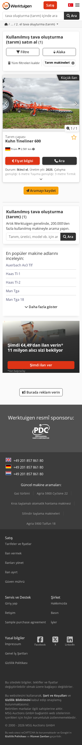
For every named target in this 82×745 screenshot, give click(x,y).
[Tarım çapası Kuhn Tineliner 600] (41, 103)
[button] (77, 5)
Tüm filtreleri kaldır (25, 63)
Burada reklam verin (42, 392)
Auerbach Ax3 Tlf (19, 265)
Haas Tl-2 (13, 282)
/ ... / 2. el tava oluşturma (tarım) (32, 24)
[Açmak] (41, 179)
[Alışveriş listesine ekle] (74, 137)
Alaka (60, 52)
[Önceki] (6, 103)
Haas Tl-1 (13, 273)
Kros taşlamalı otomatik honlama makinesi (41, 503)
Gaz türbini (22, 493)
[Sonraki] (75, 103)
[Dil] (70, 5)
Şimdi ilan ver (41, 365)
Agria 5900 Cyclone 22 (52, 493)
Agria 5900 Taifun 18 (41, 524)
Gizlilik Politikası (15, 736)
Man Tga (12, 291)
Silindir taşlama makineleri (41, 513)
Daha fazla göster (42, 307)
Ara (73, 15)
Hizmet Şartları (39, 736)
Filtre (24, 52)
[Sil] (72, 63)
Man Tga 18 (15, 299)
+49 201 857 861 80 (28, 460)
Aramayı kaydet (42, 190)
